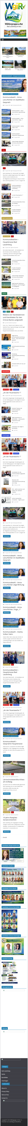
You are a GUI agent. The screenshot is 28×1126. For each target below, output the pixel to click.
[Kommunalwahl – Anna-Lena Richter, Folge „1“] (6, 120)
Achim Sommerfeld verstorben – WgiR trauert (18, 499)
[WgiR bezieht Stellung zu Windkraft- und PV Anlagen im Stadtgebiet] (6, 286)
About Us (4, 1088)
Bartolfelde (5, 389)
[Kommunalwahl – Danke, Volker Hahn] (6, 127)
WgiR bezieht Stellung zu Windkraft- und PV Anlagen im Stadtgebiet (18, 285)
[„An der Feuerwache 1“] (6, 196)
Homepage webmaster (17, 105)
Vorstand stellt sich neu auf (18, 363)
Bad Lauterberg (6, 236)
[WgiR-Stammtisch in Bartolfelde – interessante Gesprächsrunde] (6, 420)
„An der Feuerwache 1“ (17, 195)
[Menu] (3, 40)
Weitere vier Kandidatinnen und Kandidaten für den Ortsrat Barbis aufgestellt (14, 317)
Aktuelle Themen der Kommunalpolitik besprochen (17, 410)
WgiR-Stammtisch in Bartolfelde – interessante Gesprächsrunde (18, 419)
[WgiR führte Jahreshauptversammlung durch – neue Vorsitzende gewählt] (6, 339)
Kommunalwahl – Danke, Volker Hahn (18, 126)
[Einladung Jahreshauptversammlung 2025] (6, 356)
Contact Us (5, 1098)
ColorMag (11, 1121)
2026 (4, 311)
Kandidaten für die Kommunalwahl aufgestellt (18, 473)
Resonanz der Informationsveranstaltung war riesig (18, 481)
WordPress (18, 1121)
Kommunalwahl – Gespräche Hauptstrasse (18, 134)
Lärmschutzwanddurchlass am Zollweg (18, 202)
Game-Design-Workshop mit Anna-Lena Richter (18, 142)
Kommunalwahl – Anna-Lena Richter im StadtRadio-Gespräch (14, 99)
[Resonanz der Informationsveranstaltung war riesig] (6, 482)
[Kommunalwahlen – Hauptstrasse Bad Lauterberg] (6, 188)
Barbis (8, 311)
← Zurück (4, 837)
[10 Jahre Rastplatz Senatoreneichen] (6, 211)
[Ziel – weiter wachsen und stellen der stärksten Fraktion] (6, 491)
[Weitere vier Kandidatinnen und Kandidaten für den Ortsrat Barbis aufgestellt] (14, 302)
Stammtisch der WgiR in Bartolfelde (18, 427)
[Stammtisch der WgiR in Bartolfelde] (6, 428)
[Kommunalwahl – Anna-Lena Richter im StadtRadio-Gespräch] (14, 85)
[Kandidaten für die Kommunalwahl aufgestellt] (6, 474)
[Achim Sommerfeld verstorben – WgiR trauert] (6, 500)
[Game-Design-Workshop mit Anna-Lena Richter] (6, 143)
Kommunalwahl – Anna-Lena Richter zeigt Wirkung (18, 111)
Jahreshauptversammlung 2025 (18, 347)
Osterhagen (16, 389)
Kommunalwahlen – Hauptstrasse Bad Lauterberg (17, 187)
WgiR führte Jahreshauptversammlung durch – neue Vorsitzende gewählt (18, 338)
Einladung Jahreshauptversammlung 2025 (18, 355)
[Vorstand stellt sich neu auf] (6, 365)
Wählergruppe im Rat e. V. (16, 1120)
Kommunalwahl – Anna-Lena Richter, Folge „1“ (18, 119)
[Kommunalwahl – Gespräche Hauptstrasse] (6, 135)
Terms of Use (5, 1095)
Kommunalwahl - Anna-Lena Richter (10, 94)
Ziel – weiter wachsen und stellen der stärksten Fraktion (18, 490)
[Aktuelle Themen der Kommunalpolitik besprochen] (6, 411)
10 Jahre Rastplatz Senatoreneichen (16, 210)
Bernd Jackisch (15, 247)
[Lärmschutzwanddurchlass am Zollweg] (6, 203)
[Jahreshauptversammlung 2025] (6, 348)
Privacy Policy (5, 1091)
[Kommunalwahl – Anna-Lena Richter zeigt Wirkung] (6, 112)
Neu (4, 168)
